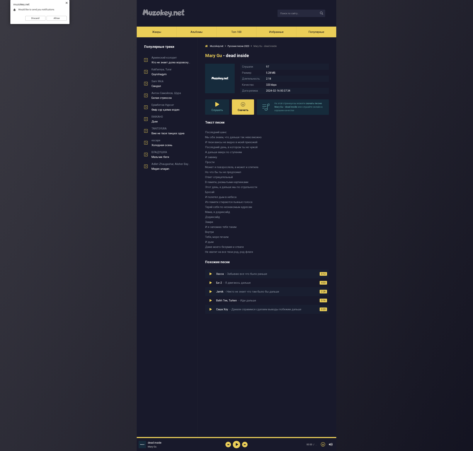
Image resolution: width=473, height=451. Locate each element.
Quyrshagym (162, 72)
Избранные (276, 32)
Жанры (156, 32)
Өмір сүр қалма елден (165, 107)
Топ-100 (236, 32)
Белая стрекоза (166, 95)
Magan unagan (171, 166)
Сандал (158, 84)
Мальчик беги (160, 155)
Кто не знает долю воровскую (171, 60)
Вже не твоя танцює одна (168, 131)
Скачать (243, 110)
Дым (157, 119)
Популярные (316, 32)
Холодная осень (162, 143)
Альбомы (196, 32)
